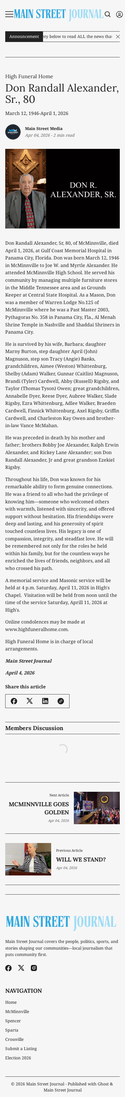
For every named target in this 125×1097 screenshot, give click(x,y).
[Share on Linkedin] (45, 701)
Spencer (13, 1021)
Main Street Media (44, 128)
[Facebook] (8, 968)
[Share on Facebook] (14, 701)
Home (11, 1002)
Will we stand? (81, 859)
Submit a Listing (21, 1049)
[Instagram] (34, 968)
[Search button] (108, 14)
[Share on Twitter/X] (29, 701)
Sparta (11, 1030)
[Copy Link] (61, 701)
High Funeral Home (29, 76)
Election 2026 (18, 1058)
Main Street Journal (45, 1084)
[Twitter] (21, 968)
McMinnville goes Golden (39, 808)
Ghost (103, 1084)
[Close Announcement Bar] (118, 37)
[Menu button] (9, 14)
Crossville (14, 1039)
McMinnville (17, 1012)
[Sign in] (119, 14)
